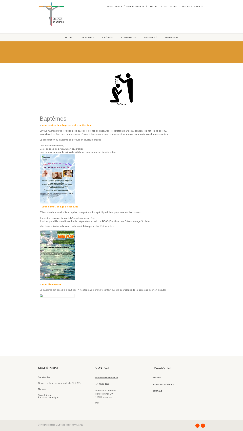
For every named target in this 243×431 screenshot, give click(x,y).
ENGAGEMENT (171, 37)
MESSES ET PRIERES (192, 6)
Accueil (69, 37)
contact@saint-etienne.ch (106, 377)
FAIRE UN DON (114, 6)
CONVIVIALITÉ (150, 37)
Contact (154, 6)
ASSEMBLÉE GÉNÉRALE (163, 384)
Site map (42, 389)
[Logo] (64, 14)
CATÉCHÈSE (107, 37)
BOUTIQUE (157, 391)
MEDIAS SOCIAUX (135, 6)
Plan (97, 403)
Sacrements (87, 37)
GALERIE (157, 377)
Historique (170, 6)
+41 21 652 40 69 (102, 384)
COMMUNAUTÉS (128, 37)
